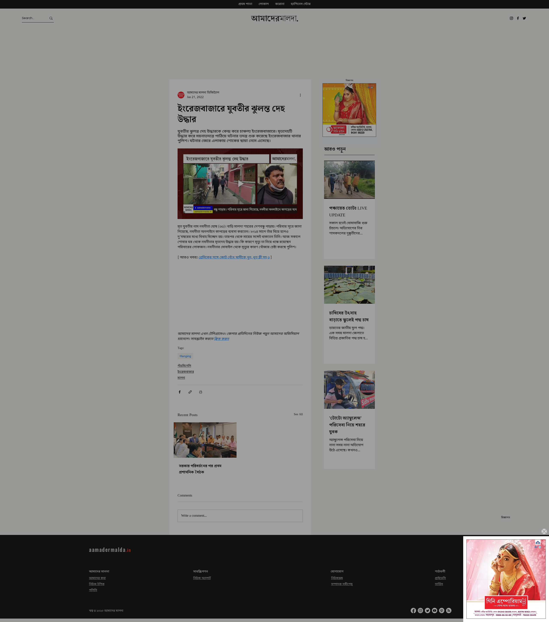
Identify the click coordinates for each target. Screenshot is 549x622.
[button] (544, 531)
